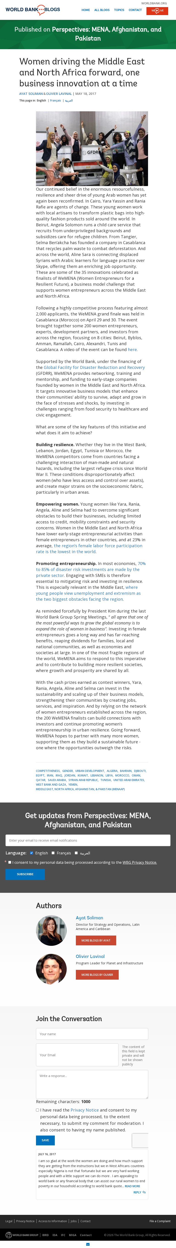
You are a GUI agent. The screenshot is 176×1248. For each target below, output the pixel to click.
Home (86, 10)
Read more (132, 1186)
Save (45, 1140)
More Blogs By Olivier (97, 975)
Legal (9, 1221)
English (41, 100)
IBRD (45, 1235)
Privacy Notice (85, 1110)
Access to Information (52, 1221)
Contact (135, 10)
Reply (137, 1192)
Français (55, 100)
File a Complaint (160, 1221)
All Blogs (102, 10)
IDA (54, 1235)
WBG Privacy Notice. (140, 862)
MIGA (72, 1235)
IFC (63, 1235)
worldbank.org (154, 3)
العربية (69, 100)
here (132, 349)
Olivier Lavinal (59, 93)
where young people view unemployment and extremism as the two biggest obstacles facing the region (88, 593)
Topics (119, 10)
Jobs (74, 1221)
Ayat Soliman (31, 93)
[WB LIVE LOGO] (157, 11)
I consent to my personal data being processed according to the (84, 862)
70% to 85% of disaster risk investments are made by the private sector (91, 569)
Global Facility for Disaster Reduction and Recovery (94, 367)
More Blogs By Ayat (96, 940)
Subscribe (25, 874)
